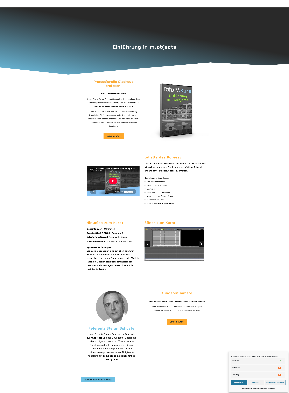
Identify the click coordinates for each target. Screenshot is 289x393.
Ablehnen (256, 382)
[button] (201, 244)
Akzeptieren (238, 382)
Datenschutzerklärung (260, 388)
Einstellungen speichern (275, 382)
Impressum (271, 388)
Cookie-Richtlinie (246, 388)
